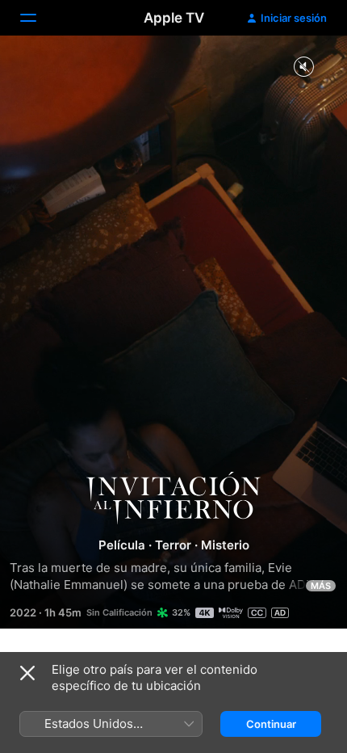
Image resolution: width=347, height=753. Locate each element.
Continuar (271, 723)
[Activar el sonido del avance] (303, 67)
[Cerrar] (27, 673)
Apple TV (174, 18)
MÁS (321, 585)
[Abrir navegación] (38, 18)
